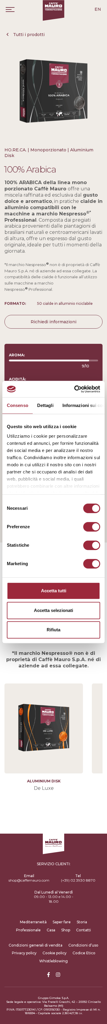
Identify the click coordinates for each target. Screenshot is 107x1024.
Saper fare (62, 922)
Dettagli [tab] (45, 405)
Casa (51, 930)
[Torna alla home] (53, 10)
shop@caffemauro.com (29, 880)
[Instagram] (58, 975)
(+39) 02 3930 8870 (78, 880)
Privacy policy (24, 953)
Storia (82, 922)
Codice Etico (84, 953)
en (98, 9)
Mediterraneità (33, 922)
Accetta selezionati (53, 610)
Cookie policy (55, 953)
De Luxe (44, 788)
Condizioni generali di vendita (35, 945)
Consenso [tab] (17, 405)
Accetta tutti (53, 590)
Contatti (83, 930)
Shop (65, 930)
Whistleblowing (53, 961)
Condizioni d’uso (83, 945)
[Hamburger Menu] (10, 9)
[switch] (91, 527)
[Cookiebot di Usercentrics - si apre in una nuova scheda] (75, 389)
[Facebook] (48, 975)
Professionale (28, 930)
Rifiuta (53, 629)
